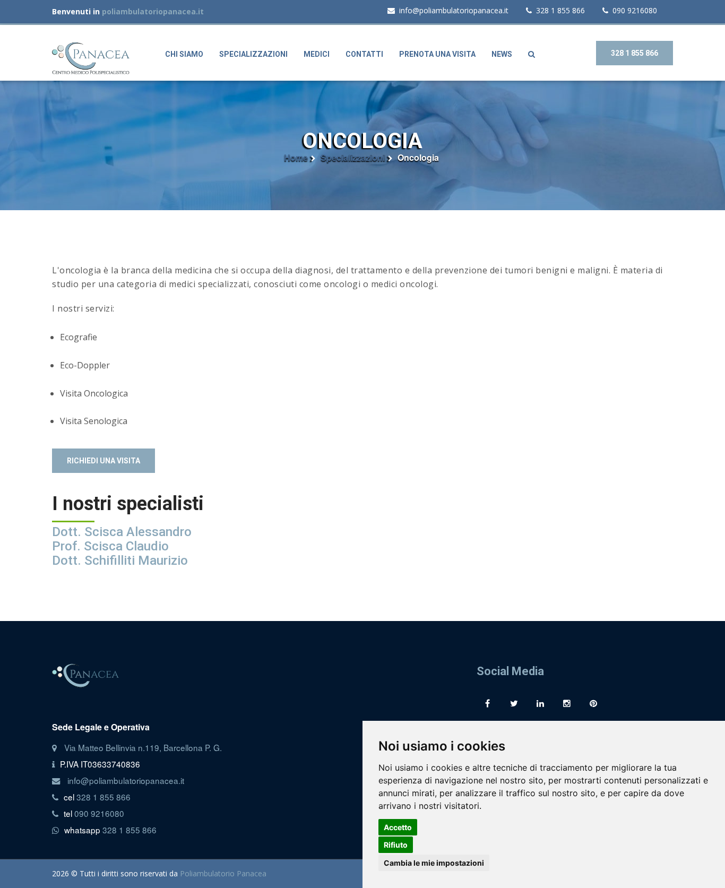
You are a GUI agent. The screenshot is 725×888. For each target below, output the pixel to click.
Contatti (364, 54)
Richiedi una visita (103, 460)
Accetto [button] (398, 827)
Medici (317, 54)
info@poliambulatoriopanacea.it (453, 10)
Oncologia (418, 157)
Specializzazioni (253, 54)
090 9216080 (634, 10)
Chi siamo (184, 54)
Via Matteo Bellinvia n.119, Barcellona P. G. (143, 747)
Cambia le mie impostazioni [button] (434, 862)
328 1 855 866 (560, 10)
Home (296, 157)
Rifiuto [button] (396, 844)
